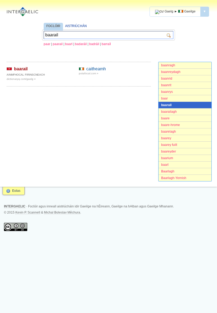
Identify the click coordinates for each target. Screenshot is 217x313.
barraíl (106, 44)
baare (165, 118)
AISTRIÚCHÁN (76, 26)
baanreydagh (170, 72)
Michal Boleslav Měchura (62, 212)
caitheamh (96, 69)
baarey (166, 138)
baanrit (166, 85)
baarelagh (168, 131)
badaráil (81, 44)
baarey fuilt (169, 145)
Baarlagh (167, 171)
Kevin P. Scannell (27, 212)
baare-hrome (170, 125)
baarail (166, 105)
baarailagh (169, 112)
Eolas (16, 191)
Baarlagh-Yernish (173, 178)
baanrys (167, 92)
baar (164, 98)
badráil (94, 44)
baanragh (168, 65)
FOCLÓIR (53, 26)
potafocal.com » (88, 73)
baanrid (166, 78)
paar (47, 44)
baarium (167, 158)
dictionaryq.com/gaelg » (21, 78)
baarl (69, 44)
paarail (58, 44)
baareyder (168, 151)
